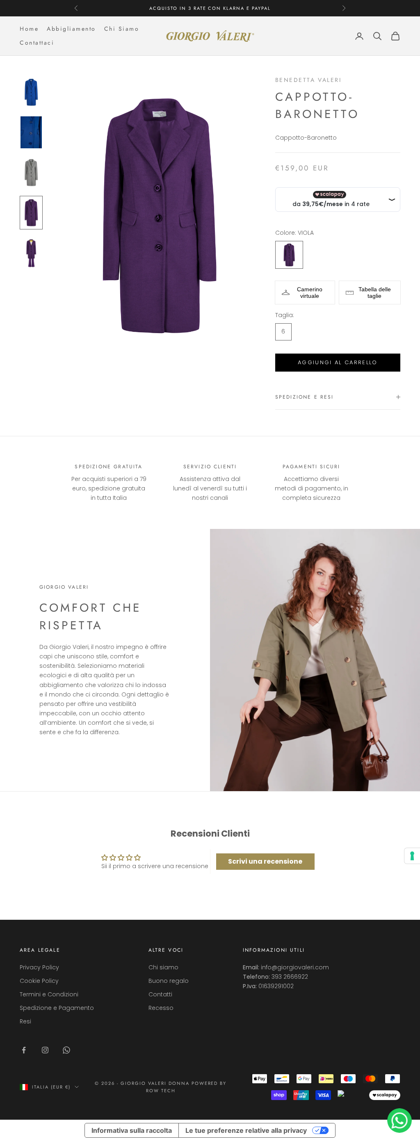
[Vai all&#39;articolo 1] (31, 92)
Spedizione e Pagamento (57, 1008)
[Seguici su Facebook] (24, 1050)
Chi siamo (163, 967)
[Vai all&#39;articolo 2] (31, 132)
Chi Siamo (121, 29)
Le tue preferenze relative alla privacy (246, 1130)
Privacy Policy (39, 967)
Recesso (160, 1008)
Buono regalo (168, 981)
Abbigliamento (71, 29)
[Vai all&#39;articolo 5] (31, 253)
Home (29, 29)
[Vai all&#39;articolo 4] (31, 212)
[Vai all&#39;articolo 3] (31, 172)
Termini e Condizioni (49, 994)
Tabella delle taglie (374, 292)
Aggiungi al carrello (338, 362)
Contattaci (37, 43)
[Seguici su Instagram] (45, 1050)
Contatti (160, 994)
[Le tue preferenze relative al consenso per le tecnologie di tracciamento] (412, 856)
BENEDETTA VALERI (308, 80)
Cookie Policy (39, 981)
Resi (25, 1021)
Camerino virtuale (309, 292)
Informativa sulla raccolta (131, 1130)
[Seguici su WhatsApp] (66, 1050)
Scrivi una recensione (265, 861)
